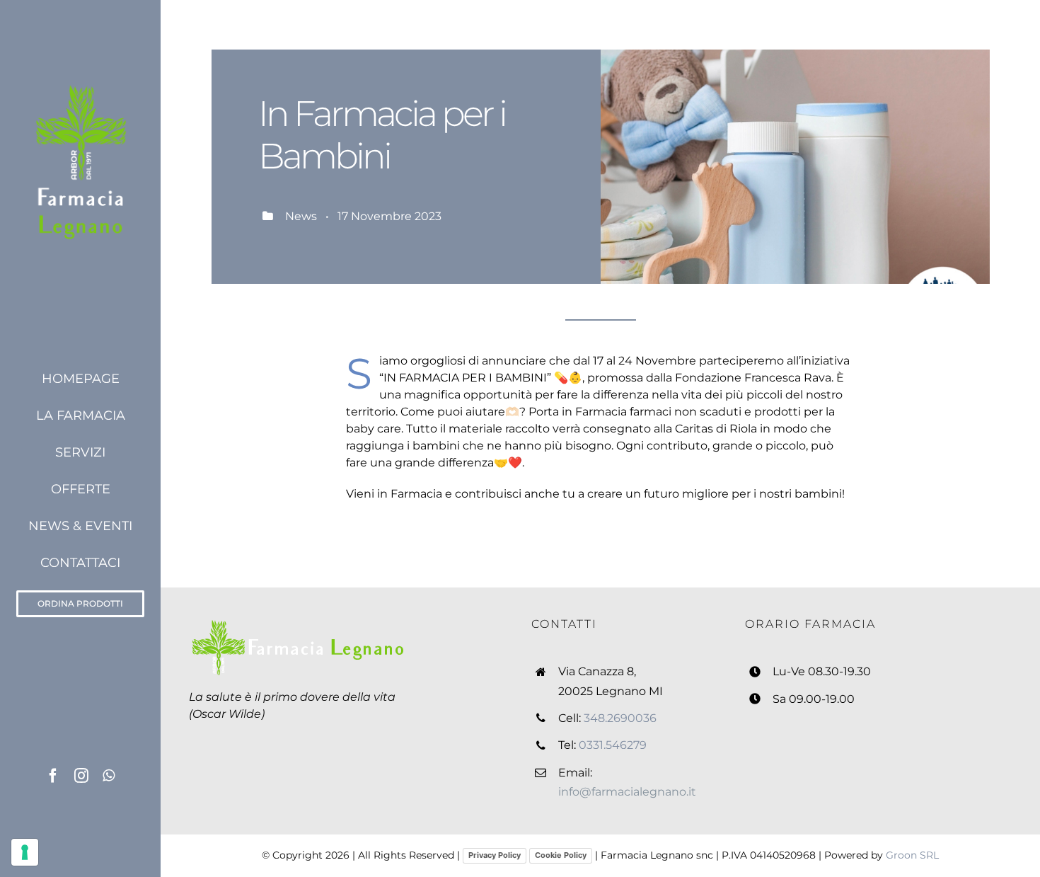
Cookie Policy (561, 855)
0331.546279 (613, 745)
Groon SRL (912, 855)
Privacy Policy (494, 855)
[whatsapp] (109, 776)
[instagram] (81, 776)
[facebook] (53, 776)
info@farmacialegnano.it (627, 791)
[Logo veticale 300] (80, 83)
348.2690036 (620, 718)
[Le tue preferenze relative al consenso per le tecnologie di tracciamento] (24, 852)
